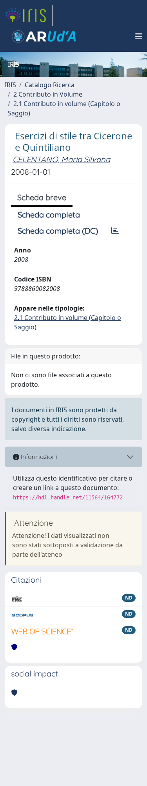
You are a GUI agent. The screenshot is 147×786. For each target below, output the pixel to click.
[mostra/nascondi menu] (138, 36)
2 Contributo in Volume (47, 94)
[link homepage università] (44, 36)
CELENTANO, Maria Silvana (61, 159)
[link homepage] (29, 15)
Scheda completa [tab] (49, 214)
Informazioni (38, 457)
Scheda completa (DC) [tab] (58, 231)
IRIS (10, 84)
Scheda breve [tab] (41, 197)
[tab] (115, 231)
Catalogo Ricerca (49, 84)
